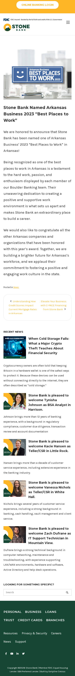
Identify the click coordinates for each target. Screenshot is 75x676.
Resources (10, 633)
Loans (50, 612)
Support (20, 641)
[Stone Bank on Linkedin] (17, 653)
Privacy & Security (34, 633)
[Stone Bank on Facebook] (6, 653)
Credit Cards (30, 620)
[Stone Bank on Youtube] (11, 653)
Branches (55, 620)
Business (33, 612)
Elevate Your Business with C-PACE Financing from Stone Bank (53, 305)
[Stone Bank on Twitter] (23, 653)
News (16, 287)
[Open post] (14, 357)
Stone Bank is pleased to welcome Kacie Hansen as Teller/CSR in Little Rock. (49, 446)
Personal (12, 612)
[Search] (67, 592)
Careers (56, 633)
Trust (8, 620)
